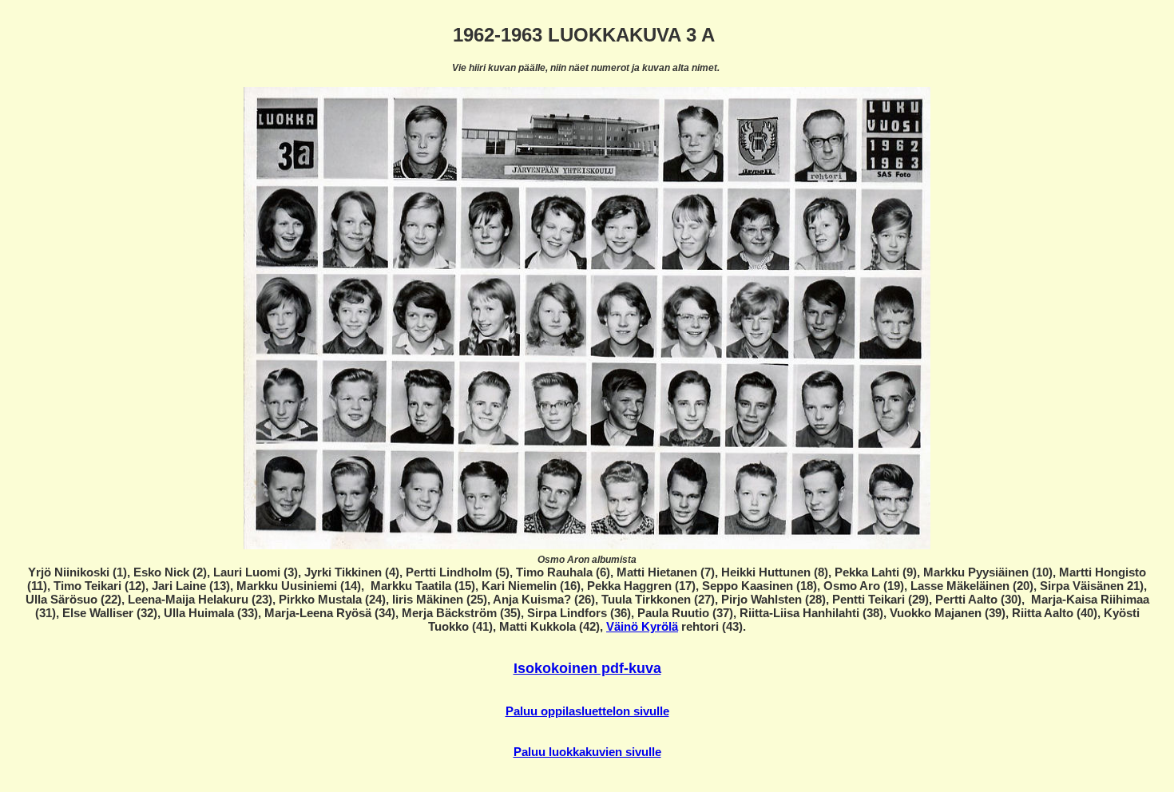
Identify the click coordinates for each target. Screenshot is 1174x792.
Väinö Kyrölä (642, 626)
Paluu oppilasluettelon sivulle (587, 711)
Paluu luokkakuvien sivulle (587, 751)
